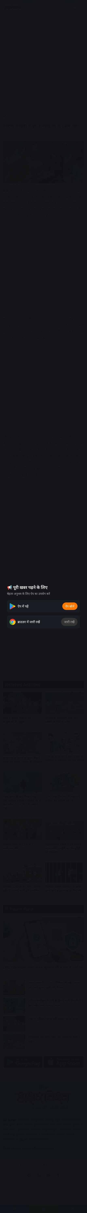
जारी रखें (69, 622)
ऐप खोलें (69, 606)
